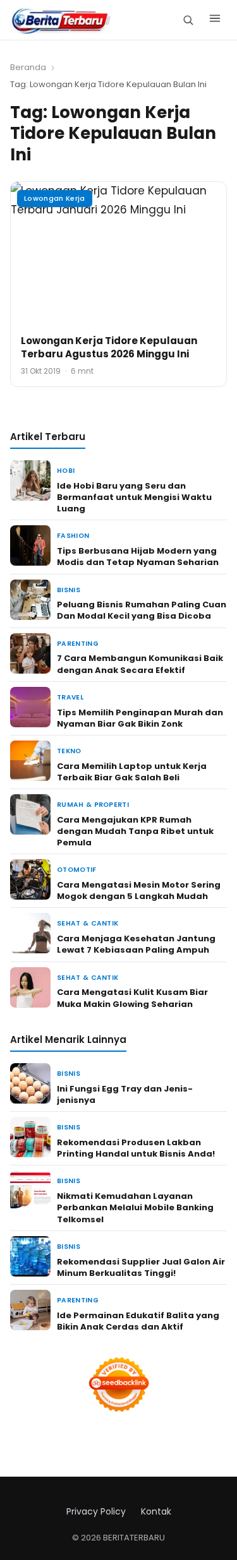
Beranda (28, 67)
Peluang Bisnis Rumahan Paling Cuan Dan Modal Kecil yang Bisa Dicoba (141, 610)
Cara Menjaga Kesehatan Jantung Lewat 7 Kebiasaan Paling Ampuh (136, 944)
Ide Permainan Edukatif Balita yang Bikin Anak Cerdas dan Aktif (138, 1321)
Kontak (156, 1511)
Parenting (78, 643)
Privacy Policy (96, 1511)
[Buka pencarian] (188, 20)
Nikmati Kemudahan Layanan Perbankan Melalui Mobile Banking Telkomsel (135, 1207)
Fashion (73, 535)
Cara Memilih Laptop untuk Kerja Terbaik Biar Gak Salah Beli (132, 771)
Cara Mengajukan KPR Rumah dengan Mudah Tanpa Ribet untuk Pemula (135, 831)
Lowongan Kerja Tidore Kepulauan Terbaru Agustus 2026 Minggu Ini (109, 347)
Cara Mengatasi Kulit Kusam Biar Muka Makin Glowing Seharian (132, 997)
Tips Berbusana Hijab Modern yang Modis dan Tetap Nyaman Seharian (138, 556)
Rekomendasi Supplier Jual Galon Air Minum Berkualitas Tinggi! (141, 1267)
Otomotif (77, 869)
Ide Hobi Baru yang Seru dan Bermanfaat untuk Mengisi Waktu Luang (134, 497)
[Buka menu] (215, 20)
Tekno (69, 751)
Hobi (66, 470)
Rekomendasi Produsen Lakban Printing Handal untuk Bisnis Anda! (136, 1148)
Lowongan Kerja (54, 198)
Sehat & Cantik (87, 923)
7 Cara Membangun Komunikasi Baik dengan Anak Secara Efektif (140, 664)
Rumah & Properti (93, 804)
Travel (70, 697)
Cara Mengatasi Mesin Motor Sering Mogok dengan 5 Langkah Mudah (139, 890)
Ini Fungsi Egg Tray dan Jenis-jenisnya (125, 1094)
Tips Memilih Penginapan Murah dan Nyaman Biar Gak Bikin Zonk (140, 718)
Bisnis (68, 590)
